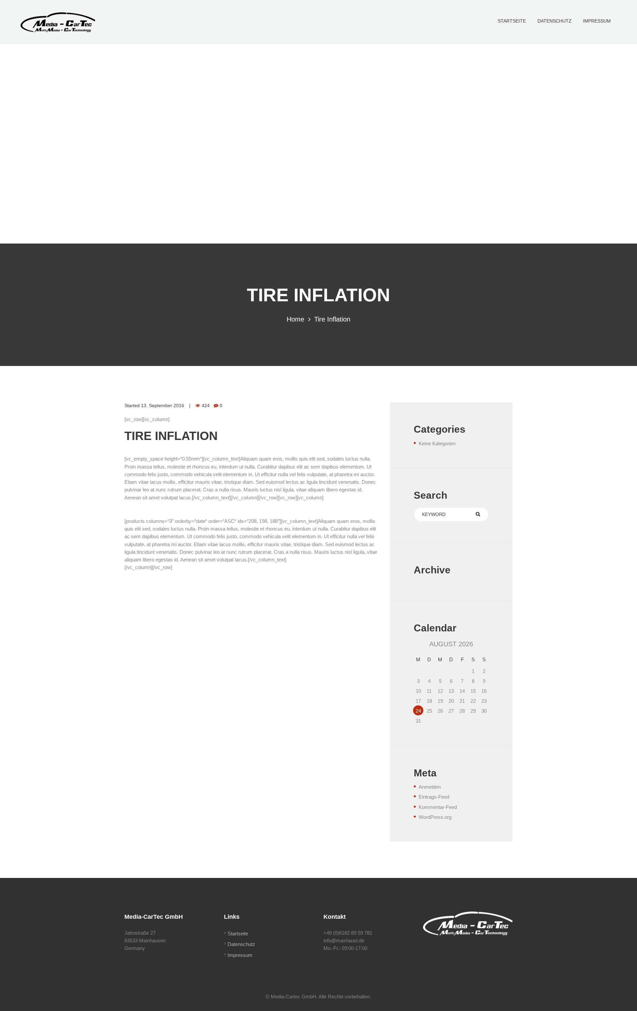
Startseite (238, 933)
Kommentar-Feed (438, 807)
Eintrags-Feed (434, 797)
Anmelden (430, 787)
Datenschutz (241, 944)
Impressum (240, 955)
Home (295, 319)
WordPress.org (435, 817)
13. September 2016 (162, 405)
